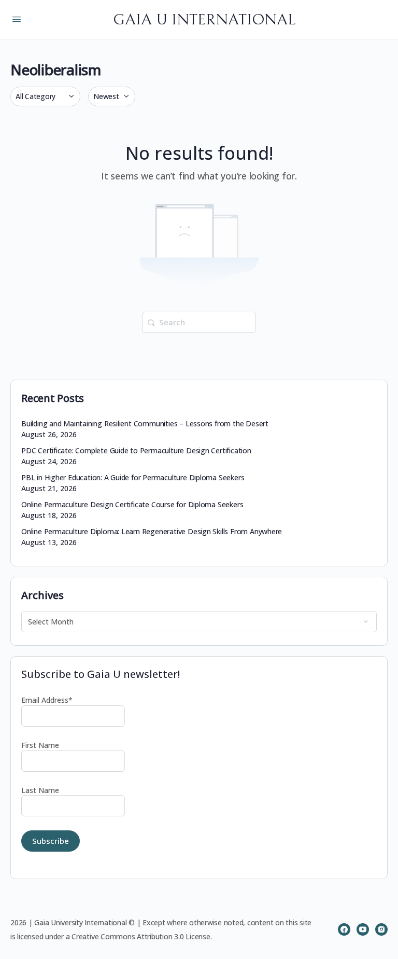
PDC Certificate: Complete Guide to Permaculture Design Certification (136, 450)
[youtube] (363, 929)
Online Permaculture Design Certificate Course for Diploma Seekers (132, 504)
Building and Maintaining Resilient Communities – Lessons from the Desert (144, 423)
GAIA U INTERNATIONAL (204, 20)
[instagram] (381, 929)
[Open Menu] (16, 18)
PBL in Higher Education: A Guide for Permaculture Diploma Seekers (132, 477)
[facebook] (344, 929)
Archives (42, 595)
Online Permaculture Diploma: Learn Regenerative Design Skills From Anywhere (151, 531)
